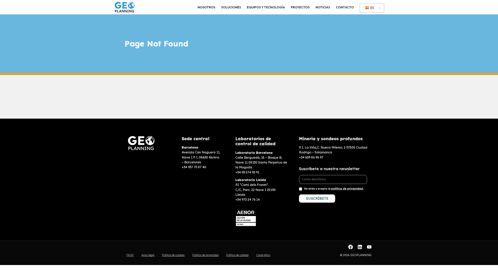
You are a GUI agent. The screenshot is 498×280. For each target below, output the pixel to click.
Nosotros (206, 7)
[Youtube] (369, 247)
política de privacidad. (347, 188)
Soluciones (231, 7)
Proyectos (300, 7)
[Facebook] (350, 247)
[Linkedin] (360, 247)
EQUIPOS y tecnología (266, 7)
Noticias (323, 7)
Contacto (345, 7)
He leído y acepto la (334, 188)
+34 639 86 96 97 (311, 157)
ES (371, 8)
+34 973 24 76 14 (247, 199)
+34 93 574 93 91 (247, 172)
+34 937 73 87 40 (194, 167)
